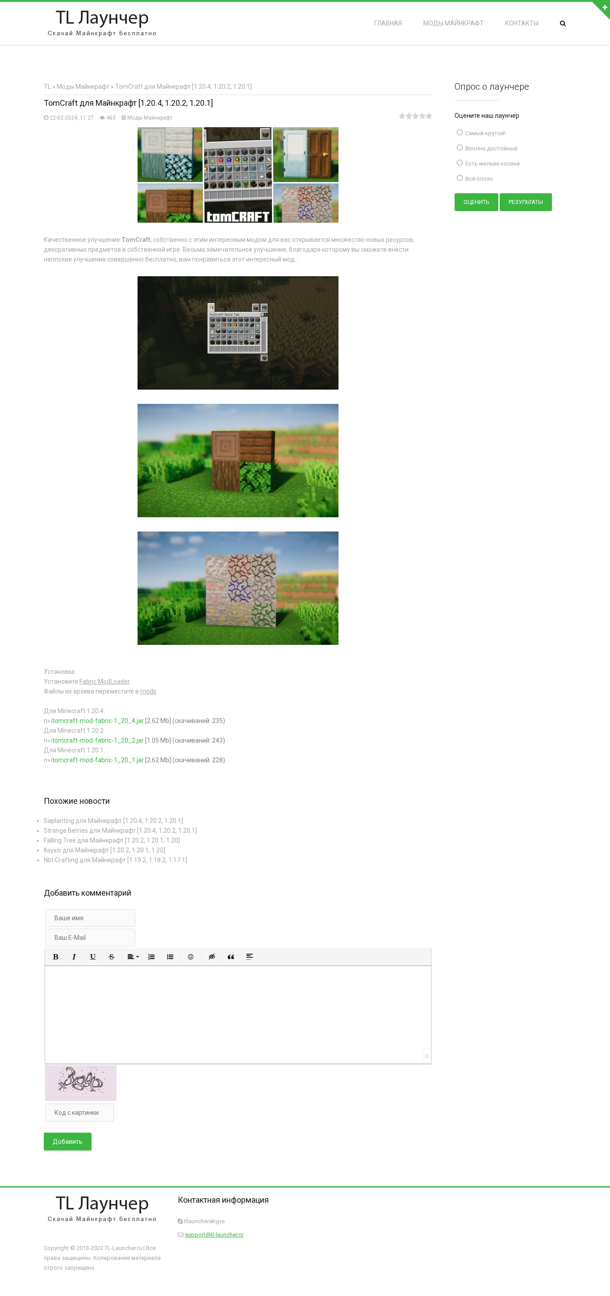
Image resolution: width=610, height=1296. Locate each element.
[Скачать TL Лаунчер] (102, 23)
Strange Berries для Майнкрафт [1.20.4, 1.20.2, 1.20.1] (120, 830)
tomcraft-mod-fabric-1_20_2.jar (98, 740)
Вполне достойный (491, 148)
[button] (55, 956)
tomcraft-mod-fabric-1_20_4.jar (98, 720)
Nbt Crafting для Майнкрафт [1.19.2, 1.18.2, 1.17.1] (115, 860)
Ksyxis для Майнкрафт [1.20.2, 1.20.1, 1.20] (104, 850)
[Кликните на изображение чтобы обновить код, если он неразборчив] (81, 1098)
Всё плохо (478, 178)
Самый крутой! (485, 133)
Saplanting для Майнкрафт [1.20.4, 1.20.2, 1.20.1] (113, 820)
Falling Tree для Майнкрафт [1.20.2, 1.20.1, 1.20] (112, 840)
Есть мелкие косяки (492, 163)
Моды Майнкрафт (149, 118)
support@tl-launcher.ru (214, 1234)
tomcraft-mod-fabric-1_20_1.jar (98, 760)
